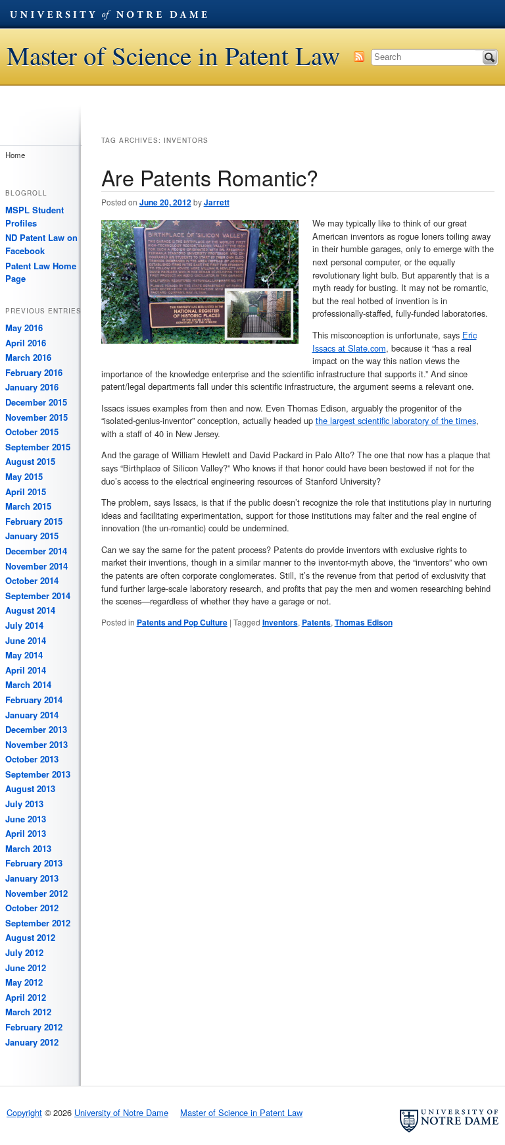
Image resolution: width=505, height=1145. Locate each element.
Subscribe (359, 56)
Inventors (280, 622)
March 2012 (28, 1011)
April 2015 (25, 491)
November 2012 (36, 893)
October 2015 (32, 431)
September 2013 (37, 774)
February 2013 (33, 863)
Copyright (24, 1112)
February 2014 (33, 699)
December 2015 (36, 402)
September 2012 (37, 923)
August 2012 (30, 937)
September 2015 (37, 446)
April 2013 (25, 833)
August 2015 (30, 461)
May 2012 (24, 982)
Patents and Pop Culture (182, 622)
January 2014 (32, 714)
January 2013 (32, 878)
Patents (316, 622)
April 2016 (25, 342)
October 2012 (32, 907)
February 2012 (33, 1027)
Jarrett (216, 202)
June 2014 (25, 640)
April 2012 (25, 997)
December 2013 (36, 729)
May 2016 (24, 327)
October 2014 (32, 580)
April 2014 (25, 670)
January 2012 (32, 1042)
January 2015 (32, 535)
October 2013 (32, 759)
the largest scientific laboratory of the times (396, 420)
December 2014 (36, 551)
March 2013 (28, 848)
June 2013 (25, 818)
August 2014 (30, 610)
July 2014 (24, 625)
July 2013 (24, 803)
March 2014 (28, 684)
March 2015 (28, 506)
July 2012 (24, 952)
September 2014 (37, 595)
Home (15, 154)
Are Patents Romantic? (209, 177)
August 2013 (30, 788)
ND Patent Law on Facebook (41, 244)
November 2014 (36, 566)
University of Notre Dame (108, 14)
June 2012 (25, 967)
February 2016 (33, 372)
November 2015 (36, 417)
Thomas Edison (364, 622)
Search (490, 57)
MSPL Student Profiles (34, 216)
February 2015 (33, 521)
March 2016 (28, 357)
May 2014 (24, 655)
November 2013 (36, 744)
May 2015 (24, 476)
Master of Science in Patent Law (173, 55)
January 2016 (32, 387)
